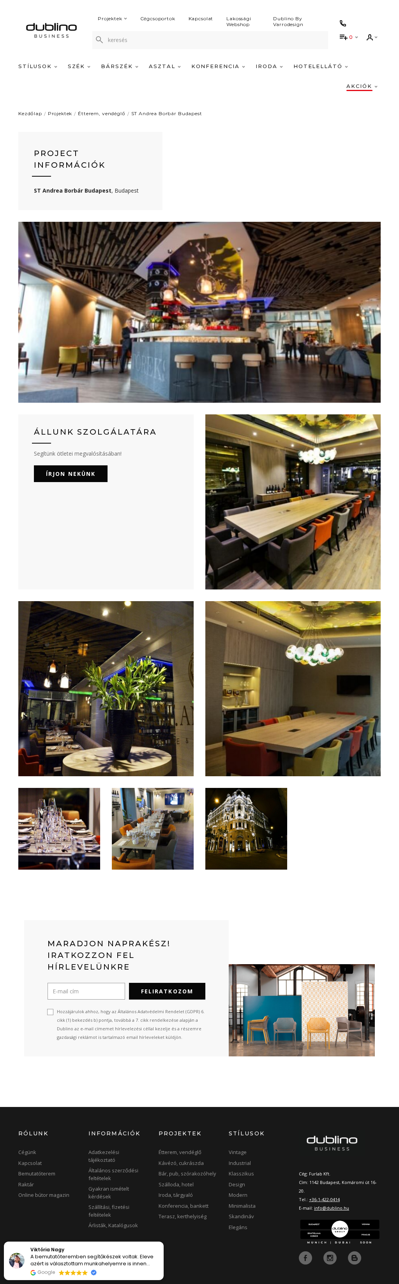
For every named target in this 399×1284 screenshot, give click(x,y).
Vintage (238, 1152)
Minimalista (242, 1205)
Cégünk (27, 1152)
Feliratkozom (167, 991)
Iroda (268, 66)
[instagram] (330, 1257)
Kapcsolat (201, 18)
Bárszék (118, 66)
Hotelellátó (319, 66)
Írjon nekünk (70, 473)
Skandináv (241, 1216)
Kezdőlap (30, 113)
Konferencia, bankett (183, 1205)
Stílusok (36, 66)
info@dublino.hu (331, 1208)
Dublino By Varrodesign (288, 21)
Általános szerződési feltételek (113, 1174)
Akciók (360, 86)
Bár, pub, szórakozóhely (187, 1173)
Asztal (163, 66)
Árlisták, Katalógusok (113, 1225)
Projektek (110, 18)
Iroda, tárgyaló (176, 1194)
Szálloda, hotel (176, 1184)
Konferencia (216, 66)
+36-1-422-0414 (324, 1199)
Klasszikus (241, 1173)
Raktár (26, 1184)
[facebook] (306, 1257)
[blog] (354, 1257)
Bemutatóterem (36, 1173)
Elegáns (238, 1227)
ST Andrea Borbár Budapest (166, 113)
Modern (238, 1194)
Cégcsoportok (157, 18)
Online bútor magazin (43, 1194)
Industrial (240, 1162)
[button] (163, 1242)
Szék (78, 66)
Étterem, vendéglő (101, 113)
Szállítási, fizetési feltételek (108, 1210)
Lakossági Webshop (238, 21)
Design (237, 1184)
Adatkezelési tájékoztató (103, 1156)
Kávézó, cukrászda (181, 1162)
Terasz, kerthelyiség (183, 1216)
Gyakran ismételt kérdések (108, 1192)
